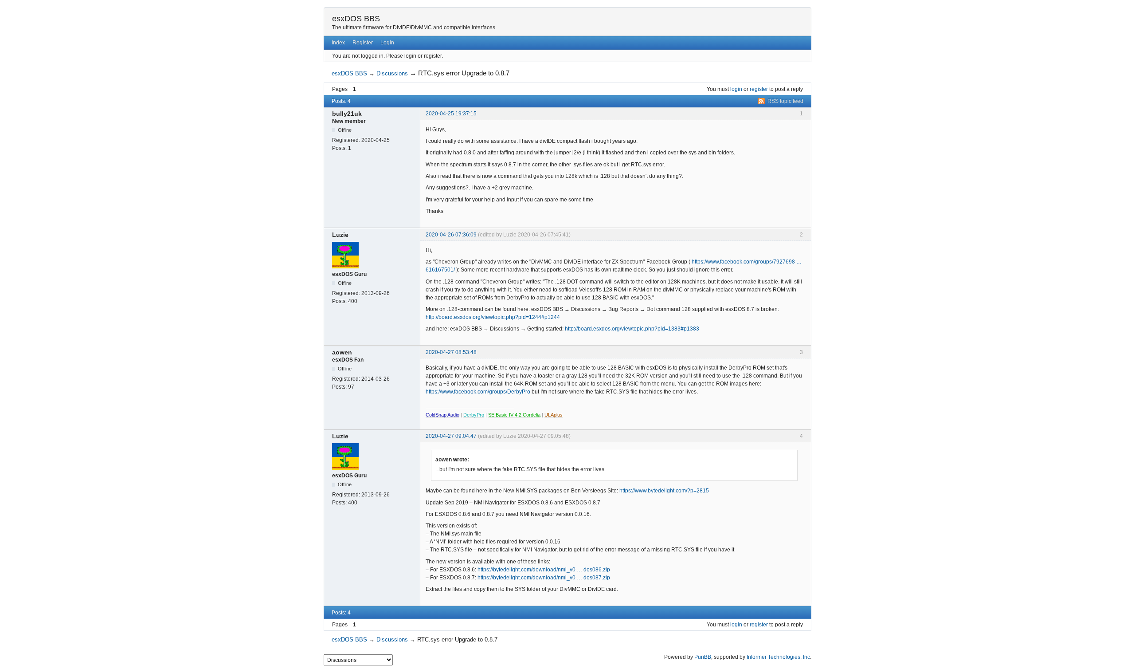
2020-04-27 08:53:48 (451, 352)
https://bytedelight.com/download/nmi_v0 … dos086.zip (543, 570)
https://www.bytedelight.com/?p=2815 (664, 491)
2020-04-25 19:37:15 (451, 113)
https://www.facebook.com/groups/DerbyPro (478, 392)
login (736, 89)
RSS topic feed (785, 101)
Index (338, 42)
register (759, 89)
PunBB (702, 657)
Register (362, 42)
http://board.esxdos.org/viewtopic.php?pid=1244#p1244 (493, 317)
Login (387, 42)
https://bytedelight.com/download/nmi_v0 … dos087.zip (543, 578)
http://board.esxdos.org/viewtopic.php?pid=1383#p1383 (632, 329)
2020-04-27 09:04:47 (451, 436)
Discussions (392, 73)
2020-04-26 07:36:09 (451, 235)
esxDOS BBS (356, 18)
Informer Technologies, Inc (778, 657)
